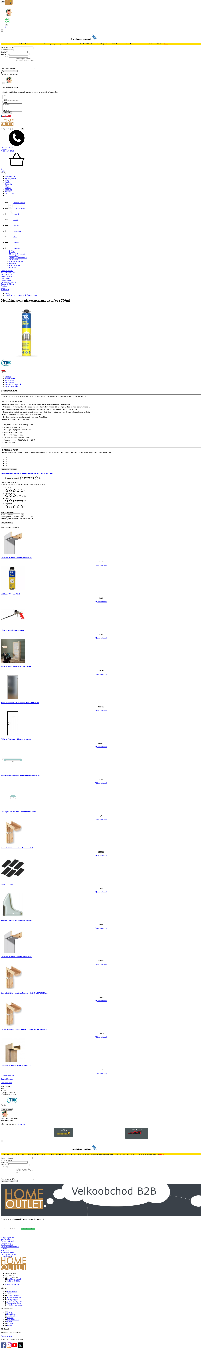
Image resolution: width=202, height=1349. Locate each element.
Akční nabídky (14, 256)
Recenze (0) (9, 380)
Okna (7, 186)
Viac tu (166, 44)
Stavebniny (9, 184)
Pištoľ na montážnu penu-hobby (12, 630)
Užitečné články (14, 265)
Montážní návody (12, 1316)
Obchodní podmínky (16, 261)
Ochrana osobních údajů (14, 1297)
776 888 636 (21, 1124)
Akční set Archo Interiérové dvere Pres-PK (16, 666)
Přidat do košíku (7, 1109)
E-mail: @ (4, 52)
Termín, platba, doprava (14, 1303)
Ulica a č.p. (4, 56)
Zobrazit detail (102, 565)
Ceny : (7, 498)
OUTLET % (9, 193)
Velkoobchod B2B (15, 259)
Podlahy (8, 188)
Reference (12, 263)
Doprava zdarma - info (8, 1075)
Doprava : (8, 504)
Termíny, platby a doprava (18, 258)
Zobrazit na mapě (6, 1336)
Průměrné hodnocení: (12, 478)
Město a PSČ (5, 1164)
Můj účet (9, 1321)
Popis (7, 377)
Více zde (162, 1154)
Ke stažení (12, 267)
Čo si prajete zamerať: (8, 69)
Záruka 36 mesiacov (7, 1079)
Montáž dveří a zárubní (17, 254)
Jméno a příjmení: (7, 1158)
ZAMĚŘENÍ (63, 1130)
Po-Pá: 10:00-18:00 (7, 151)
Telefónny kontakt (7, 50)
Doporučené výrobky (12, 384)
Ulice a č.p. (4, 1167)
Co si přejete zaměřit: (8, 1179)
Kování (7, 182)
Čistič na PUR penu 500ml (10, 594)
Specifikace (9, 378)
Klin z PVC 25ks (7, 884)
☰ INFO (4, 2)
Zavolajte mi (7, 112)
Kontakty (4, 149)
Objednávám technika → (9, 1181)
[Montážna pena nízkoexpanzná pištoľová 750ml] (27, 357)
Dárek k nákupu (10, 386)
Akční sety (8, 190)
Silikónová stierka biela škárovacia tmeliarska (17, 920)
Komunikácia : (10, 493)
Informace (16, 248)
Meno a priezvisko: (7, 47)
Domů (7, 293)
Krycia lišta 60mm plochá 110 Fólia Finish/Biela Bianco (20, 775)
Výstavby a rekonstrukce (15, 1305)
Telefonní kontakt (7, 1160)
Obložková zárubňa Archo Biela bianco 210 (16, 957)
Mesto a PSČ (5, 54)
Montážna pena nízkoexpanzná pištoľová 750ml (21, 295)
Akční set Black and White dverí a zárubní (16, 739)
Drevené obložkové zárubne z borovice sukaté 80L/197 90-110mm (24, 993)
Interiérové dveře (10, 176)
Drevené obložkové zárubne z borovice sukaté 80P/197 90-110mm (24, 1029)
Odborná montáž (6, 1083)
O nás (11, 250)
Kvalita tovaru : (10, 488)
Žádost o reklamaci (13, 1299)
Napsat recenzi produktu (9, 469)
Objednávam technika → (9, 71)
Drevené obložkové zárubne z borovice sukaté (17, 848)
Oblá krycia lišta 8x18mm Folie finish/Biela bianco (18, 812)
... (5, 195)
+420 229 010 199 (7, 147)
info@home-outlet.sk (14, 1279)
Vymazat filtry (7, 523)
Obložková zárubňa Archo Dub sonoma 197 (16, 1065)
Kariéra (9, 1325)
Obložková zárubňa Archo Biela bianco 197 (16, 558)
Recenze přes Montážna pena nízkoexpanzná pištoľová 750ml (27, 473)
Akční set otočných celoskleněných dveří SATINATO (20, 703)
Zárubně (8, 180)
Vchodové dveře (10, 178)
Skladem (8, 191)
